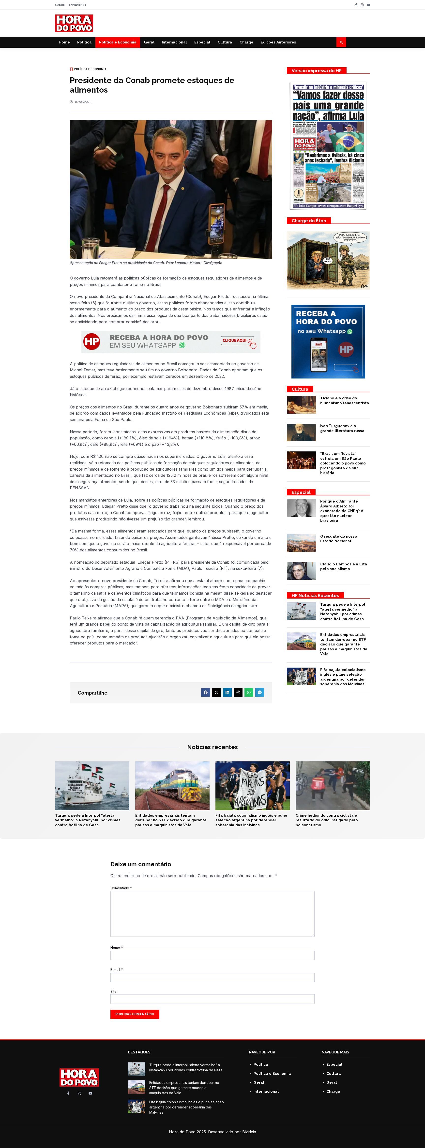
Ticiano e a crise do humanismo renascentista (344, 400)
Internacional (174, 42)
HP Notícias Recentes (315, 595)
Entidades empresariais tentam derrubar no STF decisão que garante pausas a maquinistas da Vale (343, 644)
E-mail (116, 969)
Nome (116, 948)
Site (113, 991)
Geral (149, 42)
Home (64, 42)
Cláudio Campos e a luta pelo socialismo (343, 566)
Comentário (121, 888)
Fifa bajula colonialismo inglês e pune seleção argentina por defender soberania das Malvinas (343, 677)
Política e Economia (118, 42)
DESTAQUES (139, 1052)
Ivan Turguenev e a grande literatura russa (342, 428)
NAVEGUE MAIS (335, 1052)
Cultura (225, 42)
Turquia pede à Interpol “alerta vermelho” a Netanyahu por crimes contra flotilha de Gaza (342, 611)
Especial (202, 42)
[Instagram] (362, 4)
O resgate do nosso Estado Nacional (338, 539)
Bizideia (249, 1131)
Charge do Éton (309, 220)
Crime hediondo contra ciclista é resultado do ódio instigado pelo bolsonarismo (327, 820)
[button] (341, 42)
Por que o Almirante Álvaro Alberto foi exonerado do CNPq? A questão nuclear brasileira (341, 511)
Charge (246, 42)
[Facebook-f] (356, 4)
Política (84, 42)
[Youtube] (368, 4)
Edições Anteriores (278, 42)
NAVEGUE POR (262, 1052)
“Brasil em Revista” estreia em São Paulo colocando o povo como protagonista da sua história (343, 463)
